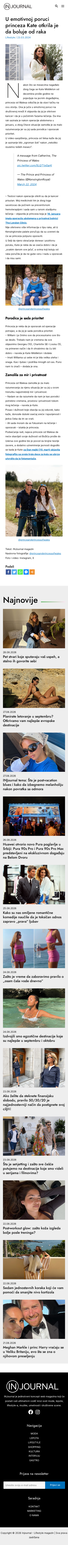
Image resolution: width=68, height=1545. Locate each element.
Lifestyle (10, 37)
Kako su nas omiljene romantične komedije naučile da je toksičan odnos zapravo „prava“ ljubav (32, 917)
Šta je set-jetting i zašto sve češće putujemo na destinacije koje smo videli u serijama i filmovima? (33, 1168)
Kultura (34, 1451)
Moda (34, 1433)
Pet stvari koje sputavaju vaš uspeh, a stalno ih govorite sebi (31, 659)
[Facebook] (8, 572)
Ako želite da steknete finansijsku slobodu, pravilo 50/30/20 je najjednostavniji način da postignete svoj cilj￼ (34, 1102)
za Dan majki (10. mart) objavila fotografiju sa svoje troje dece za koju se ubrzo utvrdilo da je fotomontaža (32, 454)
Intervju (34, 1455)
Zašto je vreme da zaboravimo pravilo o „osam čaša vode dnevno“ (33, 979)
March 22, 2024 (27, 184)
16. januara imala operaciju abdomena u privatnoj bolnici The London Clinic (32, 218)
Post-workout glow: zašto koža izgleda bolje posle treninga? (32, 1230)
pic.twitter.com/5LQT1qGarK (34, 165)
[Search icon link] (56, 6)
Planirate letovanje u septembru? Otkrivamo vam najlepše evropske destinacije (29, 721)
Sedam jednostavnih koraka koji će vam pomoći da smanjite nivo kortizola (33, 1290)
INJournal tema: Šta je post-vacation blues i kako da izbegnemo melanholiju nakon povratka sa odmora (33, 785)
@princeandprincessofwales (34, 308)
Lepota (34, 1438)
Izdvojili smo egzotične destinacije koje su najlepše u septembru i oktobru (33, 1038)
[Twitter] (14, 572)
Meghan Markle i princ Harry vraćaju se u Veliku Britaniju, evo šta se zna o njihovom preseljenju (33, 1352)
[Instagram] (37, 1412)
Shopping (34, 1447)
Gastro (34, 1460)
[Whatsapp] (20, 572)
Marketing (34, 1510)
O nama (34, 1515)
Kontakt (34, 1506)
